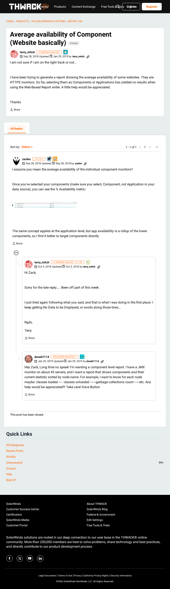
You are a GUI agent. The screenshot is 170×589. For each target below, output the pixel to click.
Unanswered (85, 462)
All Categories (15, 445)
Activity (11, 456)
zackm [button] (26, 159)
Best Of (11, 480)
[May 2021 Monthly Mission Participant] (88, 262)
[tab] (16, 129)
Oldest (26, 147)
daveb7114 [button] (41, 357)
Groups (11, 468)
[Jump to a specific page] (156, 147)
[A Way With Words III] (55, 159)
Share (15, 110)
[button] (14, 54)
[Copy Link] (87, 56)
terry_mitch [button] (27, 52)
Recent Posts (14, 450)
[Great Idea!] (82, 357)
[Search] (118, 6)
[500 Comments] (49, 159)
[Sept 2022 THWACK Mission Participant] (65, 52)
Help (9, 474)
